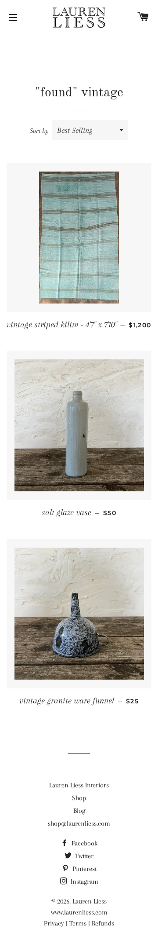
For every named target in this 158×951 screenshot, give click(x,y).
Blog (79, 811)
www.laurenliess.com (79, 912)
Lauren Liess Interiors (79, 785)
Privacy (54, 923)
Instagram (83, 881)
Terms (77, 923)
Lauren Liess (89, 901)
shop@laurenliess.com (79, 823)
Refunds (103, 923)
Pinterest (84, 869)
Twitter (83, 856)
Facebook (83, 843)
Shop (79, 798)
